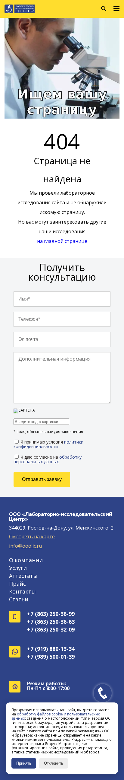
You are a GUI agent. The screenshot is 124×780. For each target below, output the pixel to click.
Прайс (17, 583)
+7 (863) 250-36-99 (51, 613)
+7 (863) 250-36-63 (51, 621)
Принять (23, 763)
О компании (26, 560)
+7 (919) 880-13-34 (51, 648)
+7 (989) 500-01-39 (51, 656)
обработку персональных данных (48, 459)
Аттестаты (23, 575)
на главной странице (62, 241)
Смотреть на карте (32, 536)
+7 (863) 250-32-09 (51, 629)
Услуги (18, 568)
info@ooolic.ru (25, 545)
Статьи (18, 599)
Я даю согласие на (48, 459)
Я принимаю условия (48, 444)
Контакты (22, 591)
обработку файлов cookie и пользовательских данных (55, 716)
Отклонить (53, 763)
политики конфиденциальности (48, 444)
